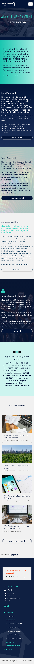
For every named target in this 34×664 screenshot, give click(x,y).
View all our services (16, 541)
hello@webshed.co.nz (12, 595)
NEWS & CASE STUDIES (13, 646)
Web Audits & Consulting (14, 631)
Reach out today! (16, 198)
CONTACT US (10, 642)
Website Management (14, 627)
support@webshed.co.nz (13, 598)
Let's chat (16, 331)
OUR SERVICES (10, 620)
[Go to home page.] (8, 4)
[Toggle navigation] (30, 4)
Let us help (15, 138)
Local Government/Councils (15, 638)
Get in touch (16, 269)
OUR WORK (9, 612)
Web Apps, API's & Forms (14, 635)
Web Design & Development (15, 623)
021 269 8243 (10, 593)
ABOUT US (9, 649)
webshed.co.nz (10, 601)
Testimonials (11, 616)
